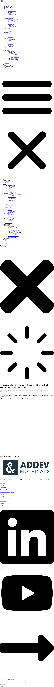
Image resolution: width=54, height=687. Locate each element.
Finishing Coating (11, 22)
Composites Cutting (12, 61)
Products (4, 8)
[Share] (3, 684)
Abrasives (10, 45)
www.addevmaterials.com (27, 681)
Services (7, 63)
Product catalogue (3, 501)
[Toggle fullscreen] (1, 684)
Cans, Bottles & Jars (15, 56)
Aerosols (12, 53)
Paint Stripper (11, 24)
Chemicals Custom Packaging (14, 52)
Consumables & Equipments (11, 43)
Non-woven (10, 37)
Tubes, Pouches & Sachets (16, 57)
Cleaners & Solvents (12, 14)
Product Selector (8, 47)
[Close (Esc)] (4, 684)
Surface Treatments (12, 11)
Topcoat (9, 27)
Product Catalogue (9, 65)
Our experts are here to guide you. (25, 398)
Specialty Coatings (12, 26)
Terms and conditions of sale (6, 489)
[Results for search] (27, 353)
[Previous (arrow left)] (0, 685)
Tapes (9, 30)
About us (4, 4)
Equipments (10, 46)
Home (1, 400)
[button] (27, 123)
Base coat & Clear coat (12, 20)
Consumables (11, 44)
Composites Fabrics (12, 39)
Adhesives (10, 12)
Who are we (7, 5)
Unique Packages (14, 59)
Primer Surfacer (11, 25)
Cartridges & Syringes (15, 54)
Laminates (10, 34)
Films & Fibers (8, 32)
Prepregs (10, 40)
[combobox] (6, 246)
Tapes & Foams (8, 28)
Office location (8, 67)
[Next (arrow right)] (1, 685)
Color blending (11, 51)
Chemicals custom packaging (6, 498)
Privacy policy (3, 485)
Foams (9, 31)
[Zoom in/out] (0, 684)
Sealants (9, 13)
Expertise (7, 50)
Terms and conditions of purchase (7, 492)
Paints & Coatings (9, 18)
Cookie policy (3, 487)
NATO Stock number (9, 66)
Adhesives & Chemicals (10, 9)
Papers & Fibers (11, 35)
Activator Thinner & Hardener (14, 19)
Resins (9, 41)
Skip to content (3, 0)
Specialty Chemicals (12, 17)
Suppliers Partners (9, 6)
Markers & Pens (14, 58)
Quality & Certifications (10, 7)
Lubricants (10, 15)
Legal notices (3, 483)
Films (9, 33)
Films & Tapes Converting (13, 60)
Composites (7, 38)
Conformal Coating (12, 21)
